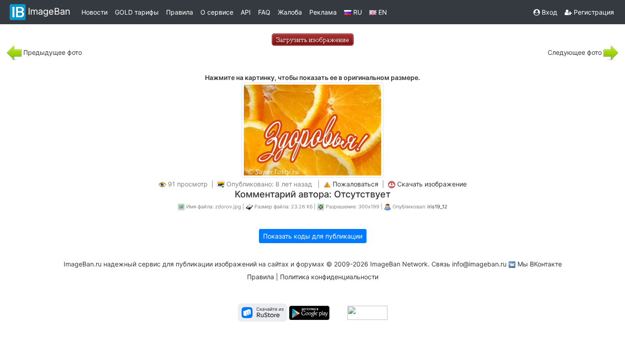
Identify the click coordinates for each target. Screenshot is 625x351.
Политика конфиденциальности (329, 277)
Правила (179, 12)
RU (356, 12)
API (246, 12)
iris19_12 (437, 206)
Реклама (323, 12)
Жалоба (290, 12)
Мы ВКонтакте (539, 264)
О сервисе (216, 12)
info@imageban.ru (479, 264)
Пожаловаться (355, 184)
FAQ (264, 12)
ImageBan (49, 11)
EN (382, 12)
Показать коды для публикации (312, 236)
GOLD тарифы (137, 12)
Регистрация (593, 12)
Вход (548, 12)
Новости (94, 12)
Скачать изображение (432, 184)
